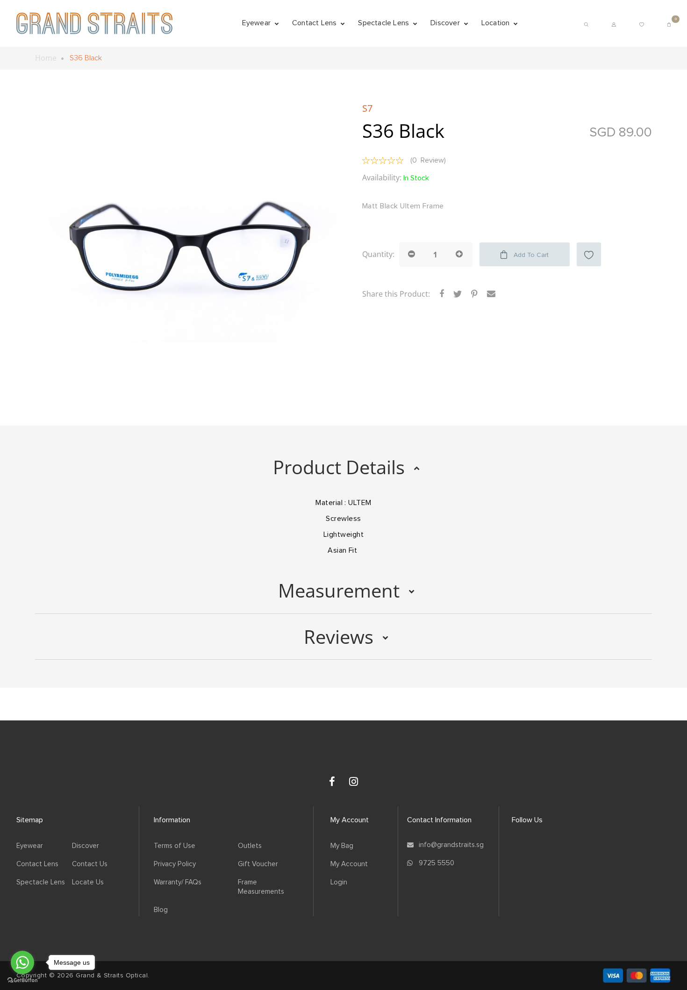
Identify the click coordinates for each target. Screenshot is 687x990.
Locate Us (88, 882)
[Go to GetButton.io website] (22, 980)
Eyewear (29, 845)
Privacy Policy (175, 864)
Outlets (250, 845)
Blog (161, 909)
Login (338, 882)
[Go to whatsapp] (22, 962)
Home (46, 58)
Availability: (381, 177)
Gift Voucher (258, 864)
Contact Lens (37, 864)
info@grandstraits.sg (451, 844)
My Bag (341, 845)
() (428, 160)
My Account (349, 864)
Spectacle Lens (40, 882)
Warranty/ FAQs (177, 882)
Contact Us (89, 864)
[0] (669, 23)
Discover (85, 845)
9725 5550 (436, 863)
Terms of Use (174, 845)
